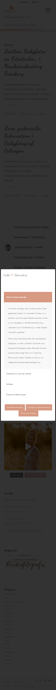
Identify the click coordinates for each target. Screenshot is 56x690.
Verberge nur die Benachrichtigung (39, 407)
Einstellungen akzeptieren (15, 407)
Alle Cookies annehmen (28, 413)
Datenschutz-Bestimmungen (16, 395)
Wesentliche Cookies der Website (18, 374)
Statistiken (9, 384)
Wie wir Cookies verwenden (16, 297)
